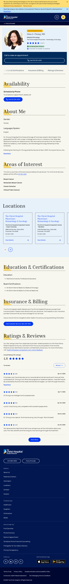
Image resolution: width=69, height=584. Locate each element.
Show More (34, 440)
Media (6, 518)
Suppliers (7, 509)
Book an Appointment (11, 537)
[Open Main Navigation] (63, 17)
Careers (6, 494)
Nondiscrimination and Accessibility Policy (37, 571)
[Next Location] (10, 249)
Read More (7, 11)
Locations (7, 485)
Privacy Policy (18, 571)
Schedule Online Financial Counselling (17, 541)
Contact (6, 490)
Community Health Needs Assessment (15, 575)
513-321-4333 (22, 174)
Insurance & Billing (35, 70)
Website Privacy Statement (13, 6)
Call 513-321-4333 (36, 60)
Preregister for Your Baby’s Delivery (15, 546)
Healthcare (7, 505)
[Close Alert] (67, 2)
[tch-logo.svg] (11, 17)
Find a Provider (10, 23)
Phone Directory (9, 533)
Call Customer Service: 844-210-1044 (18, 324)
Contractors (8, 513)
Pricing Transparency (11, 550)
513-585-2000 (12, 461)
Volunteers (7, 481)
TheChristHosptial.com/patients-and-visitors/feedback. (25, 350)
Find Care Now (8, 528)
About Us (7, 472)
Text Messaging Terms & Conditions (39, 575)
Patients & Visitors (10, 477)
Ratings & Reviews (55, 70)
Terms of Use (27, 6)
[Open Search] (57, 17)
